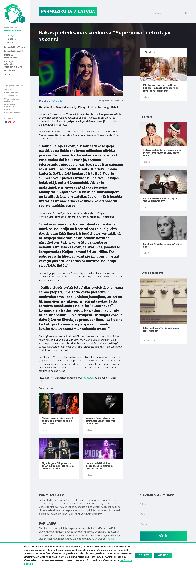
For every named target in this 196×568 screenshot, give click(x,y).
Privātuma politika (12, 113)
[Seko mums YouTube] (9, 122)
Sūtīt (163, 536)
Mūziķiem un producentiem (10, 105)
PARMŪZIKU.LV (57, 11)
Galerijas (8, 89)
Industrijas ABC (150, 340)
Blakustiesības (11, 92)
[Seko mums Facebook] (5, 122)
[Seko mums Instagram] (14, 122)
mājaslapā (88, 377)
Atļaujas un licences (13, 86)
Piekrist (143, 555)
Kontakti (8, 110)
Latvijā (44, 430)
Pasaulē (146, 162)
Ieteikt (58, 101)
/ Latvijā (84, 11)
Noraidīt (163, 555)
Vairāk (110, 538)
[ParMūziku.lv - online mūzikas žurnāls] (14, 13)
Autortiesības (10, 96)
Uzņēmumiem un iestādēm (11, 100)
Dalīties (46, 101)
